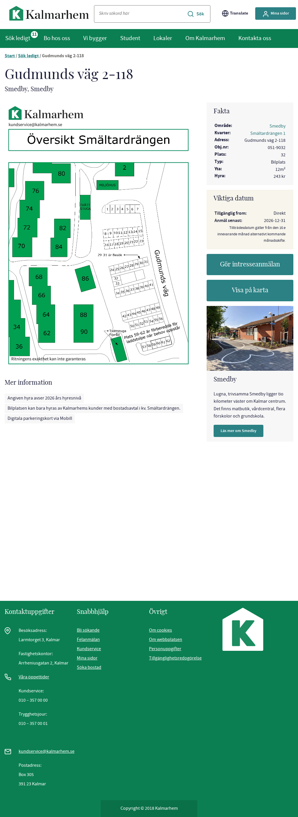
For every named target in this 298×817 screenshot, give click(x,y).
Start (10, 56)
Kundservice (89, 649)
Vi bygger (95, 38)
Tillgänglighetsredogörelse (175, 658)
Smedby (277, 126)
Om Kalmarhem (205, 38)
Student (130, 38)
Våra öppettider (34, 677)
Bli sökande (88, 630)
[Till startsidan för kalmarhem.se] (49, 14)
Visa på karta (250, 290)
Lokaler (162, 38)
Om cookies (160, 630)
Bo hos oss (57, 38)
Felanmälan (88, 639)
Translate (239, 13)
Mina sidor (280, 13)
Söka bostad (89, 667)
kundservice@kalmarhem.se (46, 751)
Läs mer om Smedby (238, 430)
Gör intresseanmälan (250, 264)
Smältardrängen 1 (267, 133)
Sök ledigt (17, 38)
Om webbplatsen (165, 639)
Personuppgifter (165, 649)
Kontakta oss (254, 38)
